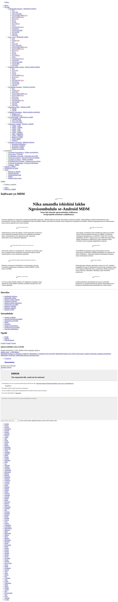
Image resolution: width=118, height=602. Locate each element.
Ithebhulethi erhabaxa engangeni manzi (27, 355)
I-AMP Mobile (14, 352)
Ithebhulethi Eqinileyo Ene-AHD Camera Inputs (70, 354)
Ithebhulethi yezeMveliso (8, 355)
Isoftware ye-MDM (10, 189)
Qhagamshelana (9, 362)
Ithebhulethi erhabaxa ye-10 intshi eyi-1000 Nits (15, 354)
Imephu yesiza (5, 352)
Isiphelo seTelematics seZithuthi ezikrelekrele (98, 354)
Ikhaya (6, 187)
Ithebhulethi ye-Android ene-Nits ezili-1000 (42, 354)
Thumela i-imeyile (6, 367)
